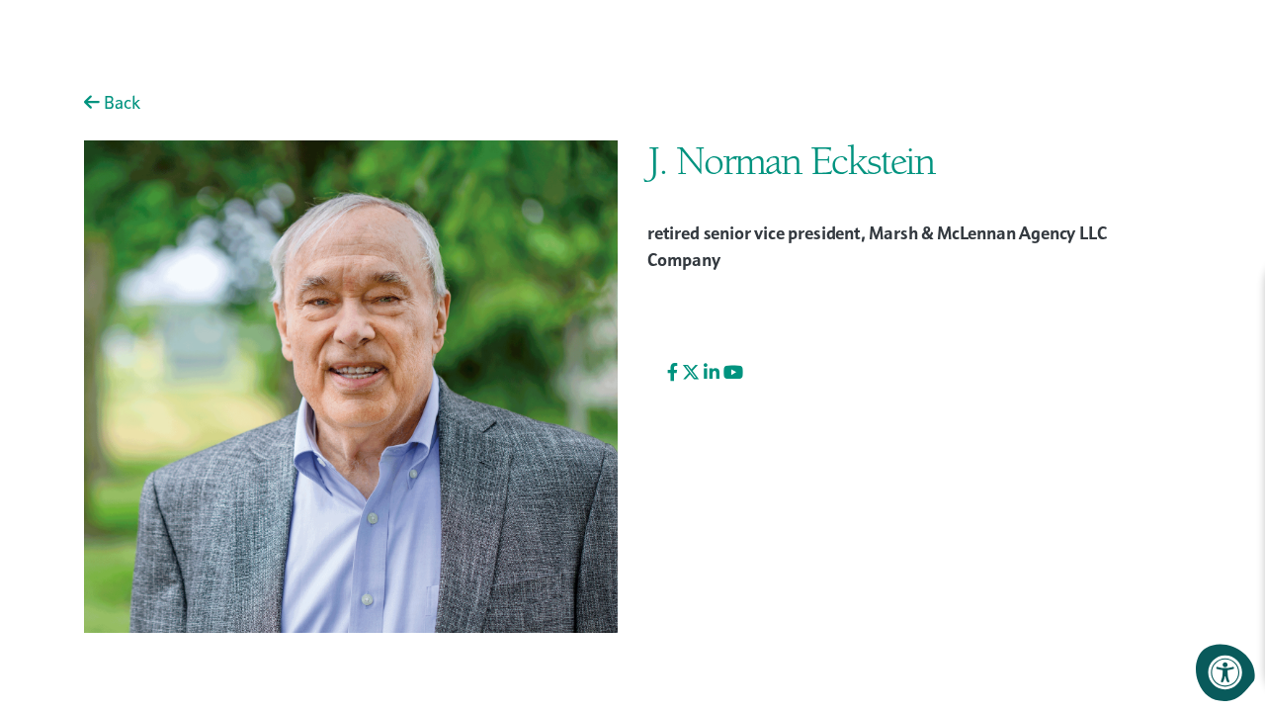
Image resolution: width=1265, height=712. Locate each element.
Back (120, 102)
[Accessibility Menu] (1225, 672)
